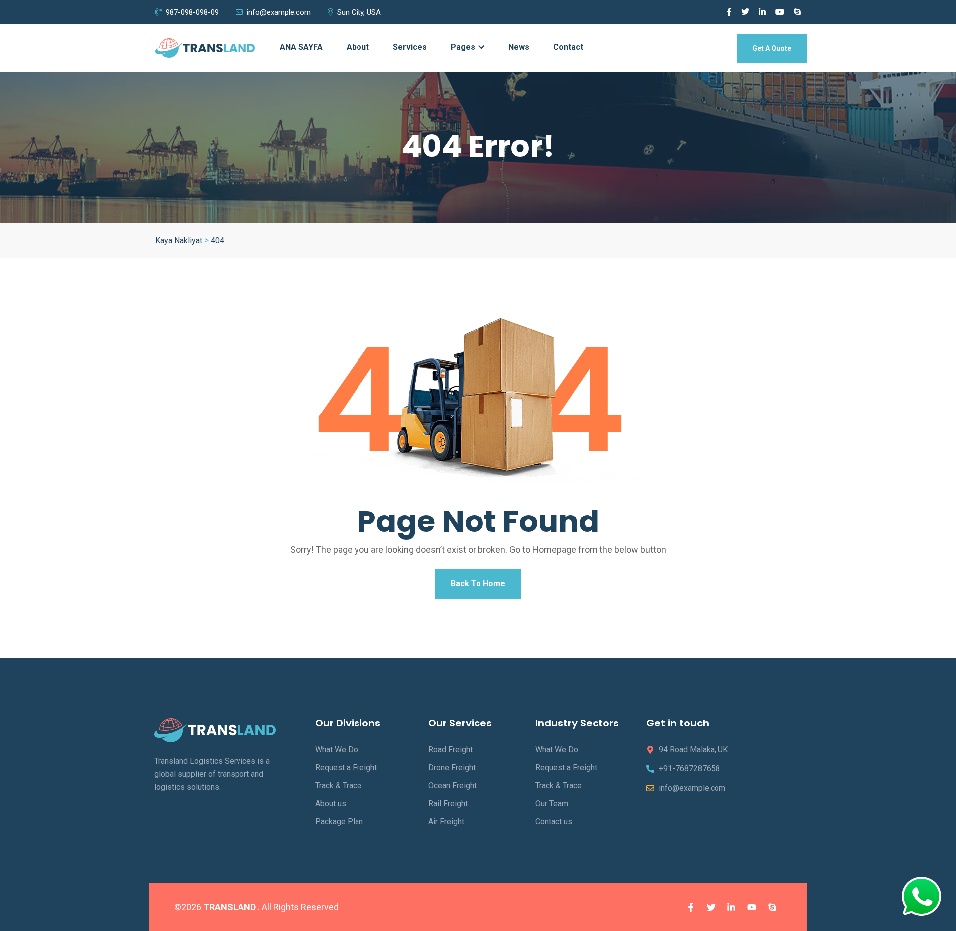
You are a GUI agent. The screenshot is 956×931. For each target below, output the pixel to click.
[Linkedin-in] (731, 907)
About (358, 47)
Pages (464, 47)
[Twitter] (711, 907)
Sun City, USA (359, 12)
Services (410, 47)
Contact (568, 47)
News (518, 47)
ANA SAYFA (301, 47)
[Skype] (772, 907)
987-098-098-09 (192, 12)
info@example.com (279, 12)
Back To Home (478, 583)
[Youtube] (752, 907)
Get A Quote (771, 48)
